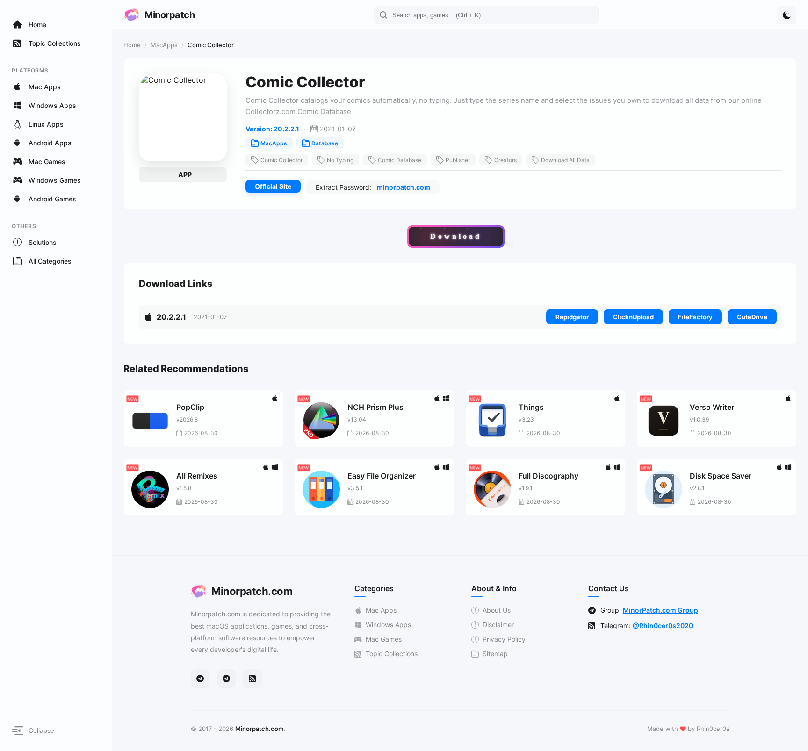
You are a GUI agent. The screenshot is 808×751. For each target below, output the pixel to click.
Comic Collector (281, 160)
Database (324, 143)
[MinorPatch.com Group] (226, 678)
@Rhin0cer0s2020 (663, 625)
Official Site (273, 186)
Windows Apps (388, 625)
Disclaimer (498, 625)
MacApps (164, 45)
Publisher (458, 160)
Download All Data (565, 160)
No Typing (340, 160)
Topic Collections (392, 654)
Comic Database (399, 160)
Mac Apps (381, 610)
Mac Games (384, 639)
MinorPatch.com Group (660, 610)
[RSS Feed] (252, 678)
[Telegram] (200, 678)
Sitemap (495, 654)
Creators (505, 160)
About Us (497, 610)
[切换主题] (787, 15)
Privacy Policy (504, 639)
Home (132, 45)
